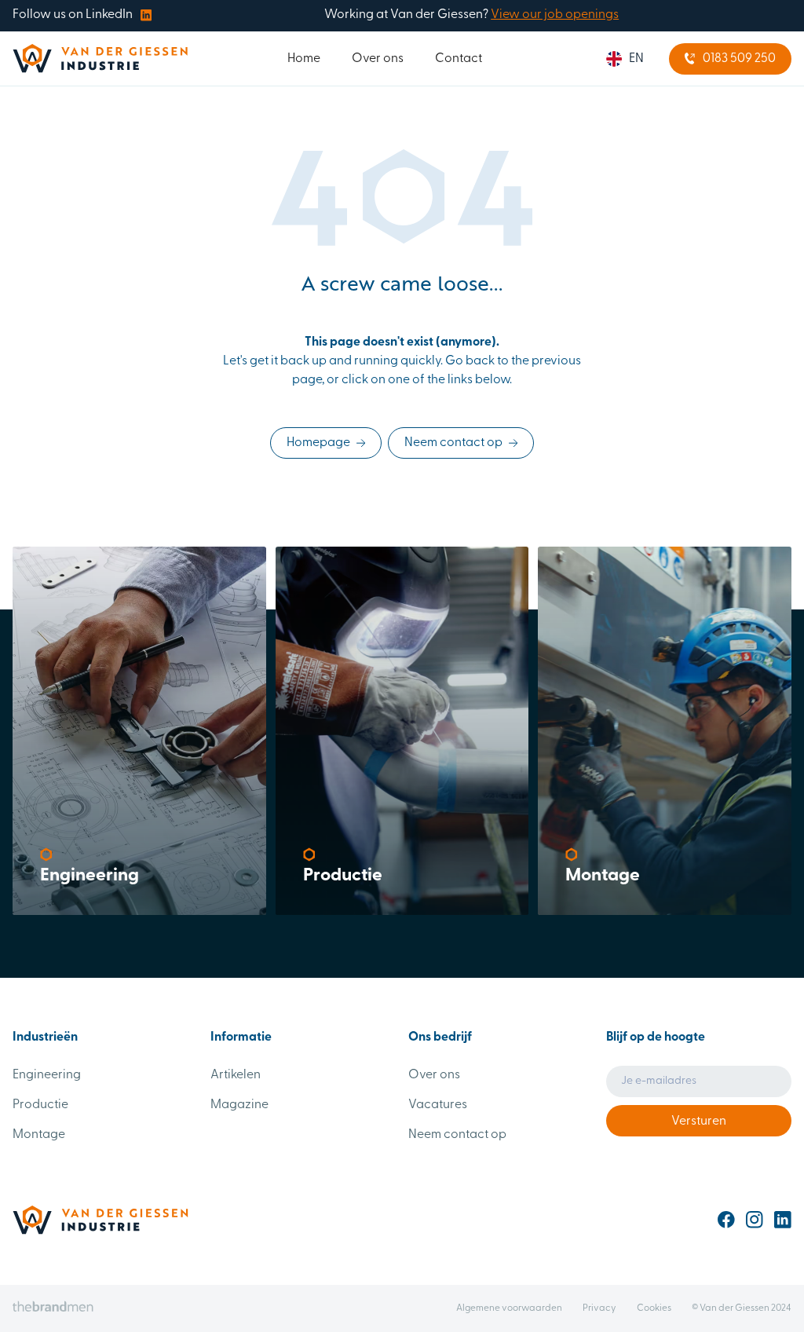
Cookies (654, 1308)
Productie (40, 1105)
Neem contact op (457, 1135)
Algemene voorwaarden (509, 1308)
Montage (39, 1135)
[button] (625, 59)
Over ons (378, 59)
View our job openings (555, 15)
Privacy (599, 1308)
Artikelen (235, 1075)
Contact (458, 59)
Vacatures (437, 1105)
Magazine (239, 1105)
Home (303, 59)
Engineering (47, 1075)
